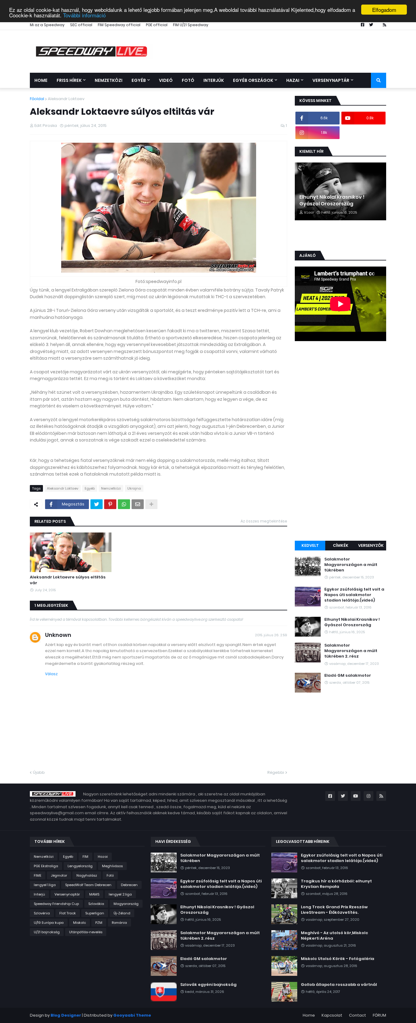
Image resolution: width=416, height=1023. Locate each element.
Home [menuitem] (41, 80)
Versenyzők (371, 545)
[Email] (138, 504)
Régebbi (275, 772)
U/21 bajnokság (47, 932)
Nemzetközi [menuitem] (108, 80)
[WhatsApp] (124, 504)
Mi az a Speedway (47, 24)
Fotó (110, 875)
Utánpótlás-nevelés (85, 932)
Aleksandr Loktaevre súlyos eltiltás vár (68, 579)
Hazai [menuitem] (292, 80)
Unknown (58, 635)
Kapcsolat (332, 1015)
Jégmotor (59, 875)
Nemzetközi (111, 488)
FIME (37, 875)
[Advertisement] (340, 442)
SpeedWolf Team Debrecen (88, 884)
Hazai (103, 856)
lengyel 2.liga (120, 894)
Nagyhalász (86, 875)
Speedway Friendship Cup (56, 903)
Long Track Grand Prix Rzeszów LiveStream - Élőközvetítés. (334, 909)
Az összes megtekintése (264, 521)
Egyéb (90, 488)
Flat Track (67, 913)
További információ (84, 15)
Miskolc (79, 922)
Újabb (39, 772)
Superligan (94, 913)
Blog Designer (66, 1015)
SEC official (81, 24)
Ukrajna (134, 488)
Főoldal (37, 99)
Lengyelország (80, 866)
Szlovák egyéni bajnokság (208, 984)
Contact (357, 1015)
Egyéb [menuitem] (139, 80)
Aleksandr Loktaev (66, 99)
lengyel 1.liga (45, 884)
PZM (98, 922)
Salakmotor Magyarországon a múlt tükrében (350, 565)
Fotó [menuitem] (188, 80)
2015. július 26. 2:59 (271, 635)
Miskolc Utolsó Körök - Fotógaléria (337, 959)
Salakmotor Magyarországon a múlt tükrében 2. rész (350, 651)
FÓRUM (379, 1015)
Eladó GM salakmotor (347, 675)
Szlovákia (96, 903)
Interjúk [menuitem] (213, 80)
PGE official (156, 24)
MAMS (94, 894)
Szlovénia (42, 913)
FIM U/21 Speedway (190, 24)
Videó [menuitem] (166, 80)
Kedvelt (310, 545)
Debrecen (129, 884)
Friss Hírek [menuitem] (69, 80)
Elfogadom (384, 9)
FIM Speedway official (119, 24)
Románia (119, 922)
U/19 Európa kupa (49, 922)
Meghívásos (112, 866)
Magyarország (126, 903)
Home (309, 1015)
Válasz (51, 673)
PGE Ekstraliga (46, 866)
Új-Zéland (122, 913)
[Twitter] (96, 504)
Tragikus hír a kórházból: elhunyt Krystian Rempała (336, 883)
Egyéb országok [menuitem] (253, 80)
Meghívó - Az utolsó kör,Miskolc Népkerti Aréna (334, 935)
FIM (85, 856)
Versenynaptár (67, 894)
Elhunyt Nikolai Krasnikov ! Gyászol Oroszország (332, 200)
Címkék (340, 545)
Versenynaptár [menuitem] (330, 80)
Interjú (39, 894)
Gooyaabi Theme (132, 1015)
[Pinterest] (110, 504)
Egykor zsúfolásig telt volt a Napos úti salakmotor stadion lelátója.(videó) (354, 595)
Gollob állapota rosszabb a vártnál (339, 984)
